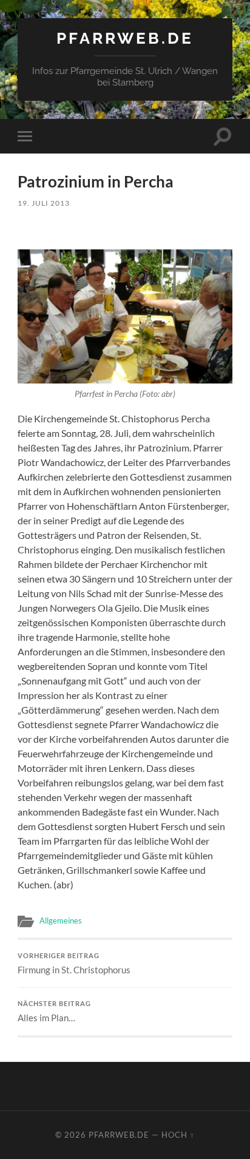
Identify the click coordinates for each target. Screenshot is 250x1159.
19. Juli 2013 (44, 203)
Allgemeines (60, 920)
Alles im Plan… (54, 1011)
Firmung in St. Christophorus (74, 963)
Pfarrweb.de (125, 38)
